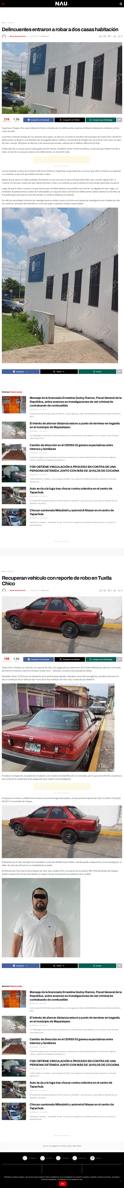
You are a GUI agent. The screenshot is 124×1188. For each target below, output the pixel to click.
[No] (121, 1181)
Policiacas (10, 23)
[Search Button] (121, 3)
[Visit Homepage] (62, 3)
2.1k (45, 431)
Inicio (3, 23)
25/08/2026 (34, 518)
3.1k (45, 496)
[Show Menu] (3, 3)
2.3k (45, 518)
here (79, 1146)
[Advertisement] (62, 14)
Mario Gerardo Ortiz (18, 36)
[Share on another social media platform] (119, 120)
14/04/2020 (34, 36)
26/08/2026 (34, 409)
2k (45, 409)
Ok (62, 1184)
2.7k (45, 453)
